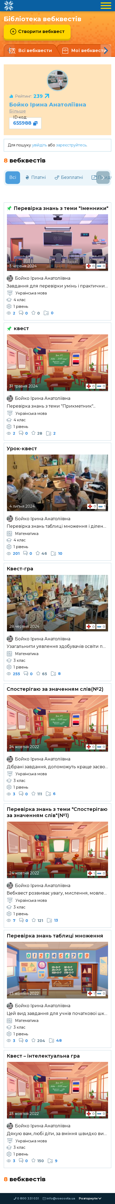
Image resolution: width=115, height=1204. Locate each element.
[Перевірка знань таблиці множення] (57, 970)
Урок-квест (22, 449)
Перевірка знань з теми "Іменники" (60, 208)
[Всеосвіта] (8, 5)
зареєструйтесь (71, 145)
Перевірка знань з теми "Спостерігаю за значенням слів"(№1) (57, 812)
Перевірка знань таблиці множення (55, 936)
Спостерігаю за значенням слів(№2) (55, 689)
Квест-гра (20, 569)
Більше (17, 111)
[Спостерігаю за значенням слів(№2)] (57, 723)
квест (20, 328)
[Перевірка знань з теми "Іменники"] (57, 242)
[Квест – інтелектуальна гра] (57, 1090)
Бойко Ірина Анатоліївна (47, 104)
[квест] (57, 363)
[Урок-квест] (57, 483)
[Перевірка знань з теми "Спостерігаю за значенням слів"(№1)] (57, 850)
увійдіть (39, 145)
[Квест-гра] (57, 603)
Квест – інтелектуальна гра (43, 1056)
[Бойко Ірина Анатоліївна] (57, 80)
